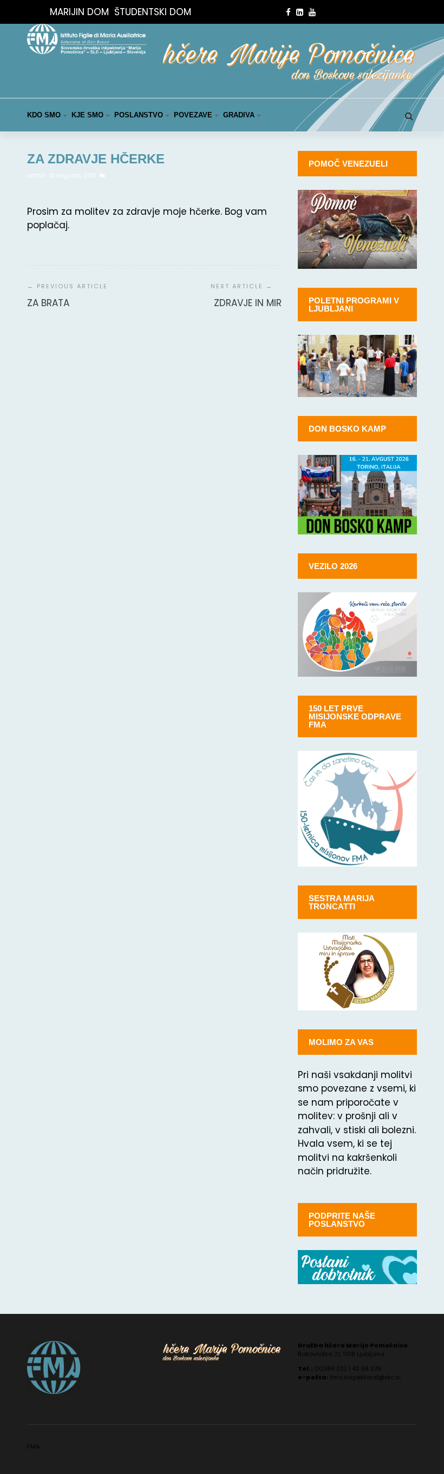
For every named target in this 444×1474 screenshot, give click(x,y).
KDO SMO (44, 115)
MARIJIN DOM (79, 11)
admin (37, 175)
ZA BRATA (48, 302)
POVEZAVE (193, 115)
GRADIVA (238, 115)
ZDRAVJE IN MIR (248, 302)
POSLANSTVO (138, 115)
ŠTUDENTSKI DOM (152, 11)
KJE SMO (87, 115)
